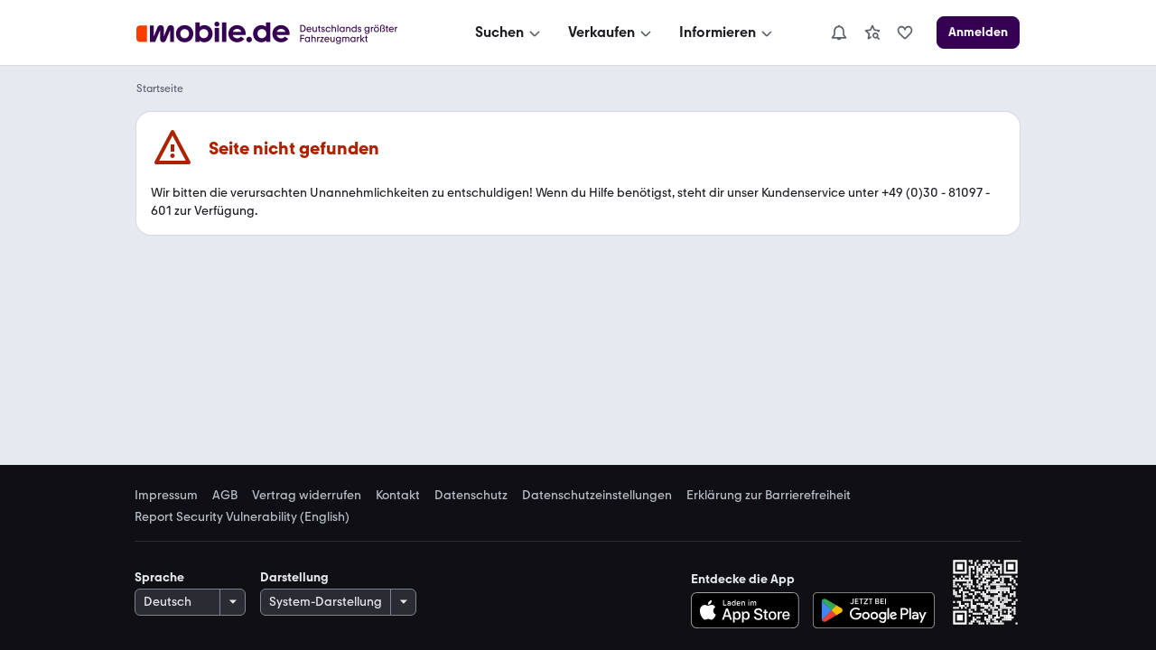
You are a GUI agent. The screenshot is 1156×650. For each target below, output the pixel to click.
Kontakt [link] (398, 495)
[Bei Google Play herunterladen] (874, 610)
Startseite (159, 88)
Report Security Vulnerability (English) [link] (242, 517)
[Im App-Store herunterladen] (750, 610)
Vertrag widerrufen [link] (306, 495)
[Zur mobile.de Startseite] (283, 33)
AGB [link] (225, 495)
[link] (872, 32)
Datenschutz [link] (471, 495)
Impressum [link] (166, 495)
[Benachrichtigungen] (838, 32)
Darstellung (294, 577)
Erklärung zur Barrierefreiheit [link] (768, 495)
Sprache (159, 577)
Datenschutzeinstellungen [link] (597, 495)
